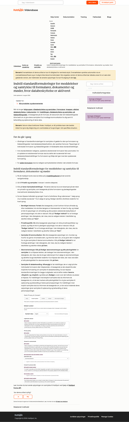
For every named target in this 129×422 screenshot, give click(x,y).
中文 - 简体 (53, 56)
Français (53, 33)
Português (53, 30)
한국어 (52, 51)
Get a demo (92, 2)
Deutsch (53, 26)
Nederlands (54, 35)
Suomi (52, 44)
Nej (28, 397)
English (52, 59)
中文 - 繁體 (53, 47)
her (75, 78)
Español (53, 23)
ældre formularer (26, 163)
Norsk (52, 49)
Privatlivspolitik (93, 417)
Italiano (53, 37)
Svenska (53, 42)
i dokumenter (31, 112)
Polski (52, 40)
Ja (18, 397)
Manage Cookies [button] (107, 417)
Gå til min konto (55, 63)
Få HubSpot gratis (107, 2)
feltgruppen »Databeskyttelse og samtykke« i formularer (44, 109)
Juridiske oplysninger (78, 417)
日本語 (52, 28)
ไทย (52, 54)
